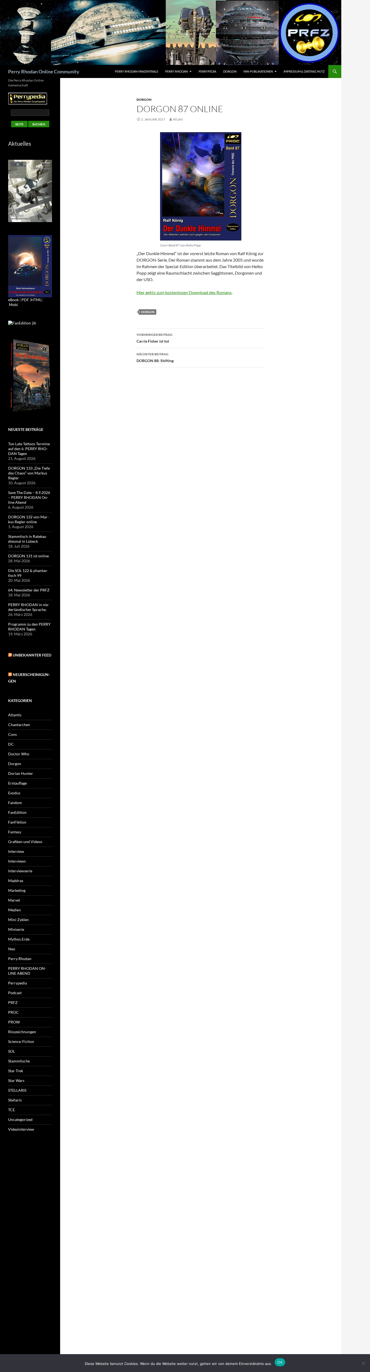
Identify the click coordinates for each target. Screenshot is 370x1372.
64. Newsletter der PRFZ (29, 590)
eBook (13, 299)
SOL (11, 1051)
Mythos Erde (19, 939)
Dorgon (229, 71)
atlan (178, 119)
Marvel (14, 900)
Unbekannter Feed (32, 655)
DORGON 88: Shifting (155, 357)
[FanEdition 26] (22, 322)
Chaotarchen (19, 724)
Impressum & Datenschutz (304, 71)
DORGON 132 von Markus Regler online (28, 519)
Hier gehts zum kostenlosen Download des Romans (184, 292)
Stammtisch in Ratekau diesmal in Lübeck (27, 539)
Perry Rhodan (176, 71)
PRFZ (13, 1002)
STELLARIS (17, 1090)
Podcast (15, 992)
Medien (14, 910)
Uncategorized (20, 1119)
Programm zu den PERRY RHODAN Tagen (29, 626)
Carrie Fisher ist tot (155, 338)
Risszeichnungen (22, 1031)
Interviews (17, 861)
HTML (36, 299)
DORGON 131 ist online (28, 556)
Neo (11, 949)
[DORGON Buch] (30, 375)
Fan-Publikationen (258, 71)
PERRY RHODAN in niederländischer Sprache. (28, 607)
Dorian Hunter (20, 773)
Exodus (14, 793)
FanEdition (17, 812)
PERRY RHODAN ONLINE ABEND (27, 971)
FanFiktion (17, 822)
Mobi (13, 304)
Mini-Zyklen (18, 919)
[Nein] (363, 1363)
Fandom (15, 802)
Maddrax (15, 880)
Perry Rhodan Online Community (43, 71)
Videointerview (21, 1129)
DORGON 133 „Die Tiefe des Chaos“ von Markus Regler (29, 473)
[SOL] (30, 190)
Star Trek (15, 1070)
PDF (25, 299)
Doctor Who (18, 754)
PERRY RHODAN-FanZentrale (136, 71)
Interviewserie (20, 871)
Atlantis (14, 715)
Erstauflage (17, 783)
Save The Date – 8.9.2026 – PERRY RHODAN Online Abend (29, 497)
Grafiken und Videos (25, 841)
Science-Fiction (21, 1041)
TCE (11, 1109)
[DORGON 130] (30, 266)
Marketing (16, 890)
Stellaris (15, 1100)
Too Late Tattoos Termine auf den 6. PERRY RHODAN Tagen (29, 448)
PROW (14, 1022)
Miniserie (16, 929)
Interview (16, 851)
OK (280, 1362)
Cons (12, 734)
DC (11, 744)
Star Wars (16, 1080)
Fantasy (14, 832)
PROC (13, 1012)
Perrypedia (207, 71)
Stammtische (19, 1061)
